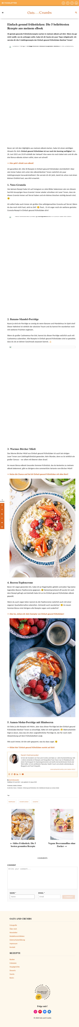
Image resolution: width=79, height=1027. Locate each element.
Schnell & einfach (24, 801)
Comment (11, 865)
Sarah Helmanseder (14, 780)
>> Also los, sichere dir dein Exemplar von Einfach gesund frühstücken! (35, 614)
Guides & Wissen (17, 785)
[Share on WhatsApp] (2, 518)
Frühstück (9, 785)
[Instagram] (9, 774)
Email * (41, 893)
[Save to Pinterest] (2, 505)
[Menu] (3, 13)
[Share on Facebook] (2, 509)
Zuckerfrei (35, 801)
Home (14, 788)
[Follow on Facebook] (72, 3)
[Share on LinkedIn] (2, 514)
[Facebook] (12, 774)
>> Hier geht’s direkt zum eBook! (20, 163)
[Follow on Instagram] (63, 3)
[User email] (23, 774)
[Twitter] (20, 774)
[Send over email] (2, 522)
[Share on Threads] (2, 527)
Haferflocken (12, 801)
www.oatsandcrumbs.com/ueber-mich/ (62, 769)
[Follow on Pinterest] (67, 3)
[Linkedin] (17, 774)
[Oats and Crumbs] (39, 13)
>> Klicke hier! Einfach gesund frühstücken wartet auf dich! (31, 748)
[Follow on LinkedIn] (76, 3)
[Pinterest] (15, 774)
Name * (13, 893)
